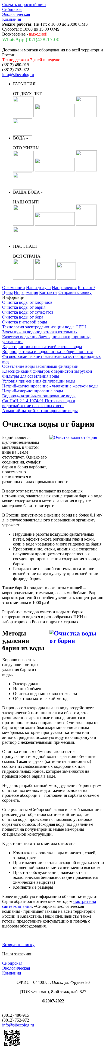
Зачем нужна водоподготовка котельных (39, 331)
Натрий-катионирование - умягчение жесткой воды (50, 386)
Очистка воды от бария (23, 307)
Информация (26, 292)
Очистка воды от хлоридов (27, 302)
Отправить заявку (75, 292)
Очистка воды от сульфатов (28, 312)
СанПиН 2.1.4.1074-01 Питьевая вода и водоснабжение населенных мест (38, 403)
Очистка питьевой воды (24, 322)
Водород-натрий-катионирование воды (39, 395)
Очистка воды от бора (22, 317)
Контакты (48, 292)
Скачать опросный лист (24, 4)
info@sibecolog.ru (18, 74)
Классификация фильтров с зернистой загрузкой (47, 371)
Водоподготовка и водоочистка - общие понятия (47, 351)
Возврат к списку (18, 944)
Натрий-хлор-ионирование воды (32, 391)
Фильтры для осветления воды (30, 376)
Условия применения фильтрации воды (38, 381)
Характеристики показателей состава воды (42, 346)
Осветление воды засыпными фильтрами (40, 366)
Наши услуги (38, 287)
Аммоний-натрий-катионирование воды (40, 410)
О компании (13, 287)
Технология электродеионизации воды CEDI (44, 327)
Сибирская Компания (16, 14)
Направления (64, 287)
